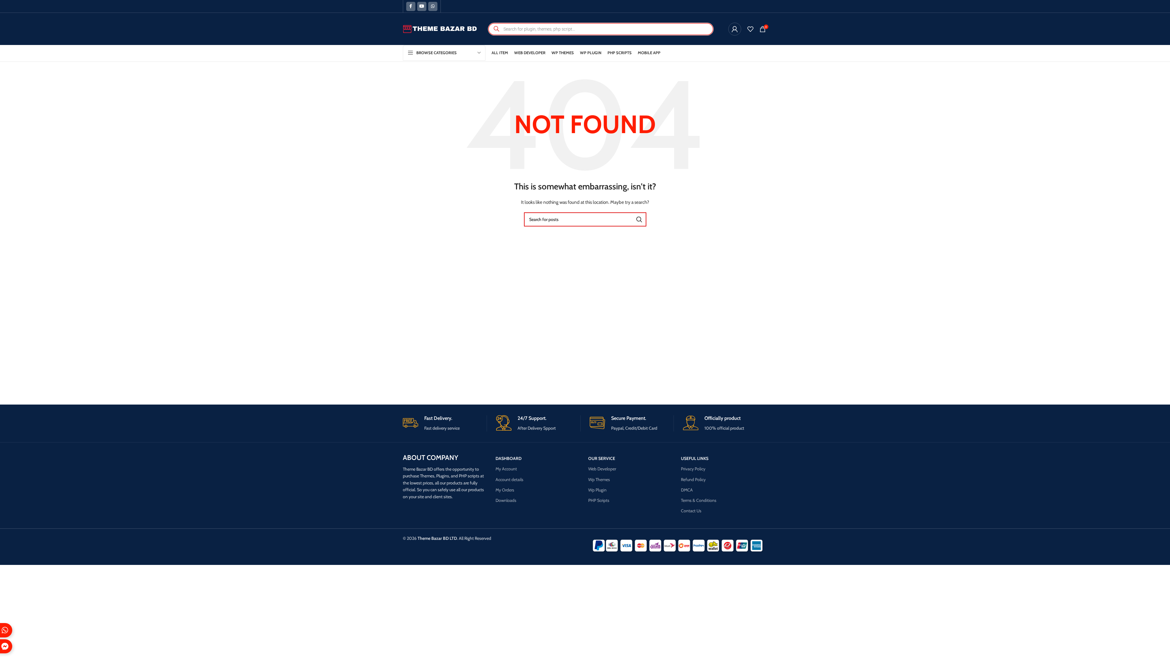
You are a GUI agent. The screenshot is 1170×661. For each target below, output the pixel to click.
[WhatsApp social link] (432, 6)
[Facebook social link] (410, 6)
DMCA (687, 490)
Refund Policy (693, 479)
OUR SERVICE (601, 458)
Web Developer (602, 469)
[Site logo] (440, 28)
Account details (509, 479)
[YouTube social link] (421, 6)
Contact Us (691, 510)
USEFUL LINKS (694, 458)
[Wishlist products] (750, 29)
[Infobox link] (445, 423)
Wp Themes (599, 479)
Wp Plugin (597, 490)
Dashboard (509, 458)
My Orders (505, 490)
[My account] (734, 29)
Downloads (506, 500)
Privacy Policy (693, 469)
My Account (506, 469)
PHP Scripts (598, 500)
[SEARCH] (639, 219)
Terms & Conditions (698, 500)
